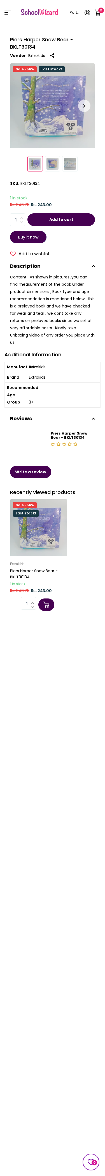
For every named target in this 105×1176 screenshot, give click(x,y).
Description (25, 266)
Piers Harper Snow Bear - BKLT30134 (34, 573)
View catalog (7, 12)
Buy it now (28, 237)
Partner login (75, 12)
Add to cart (61, 219)
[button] (84, 105)
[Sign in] (87, 12)
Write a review (30, 472)
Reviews (21, 418)
